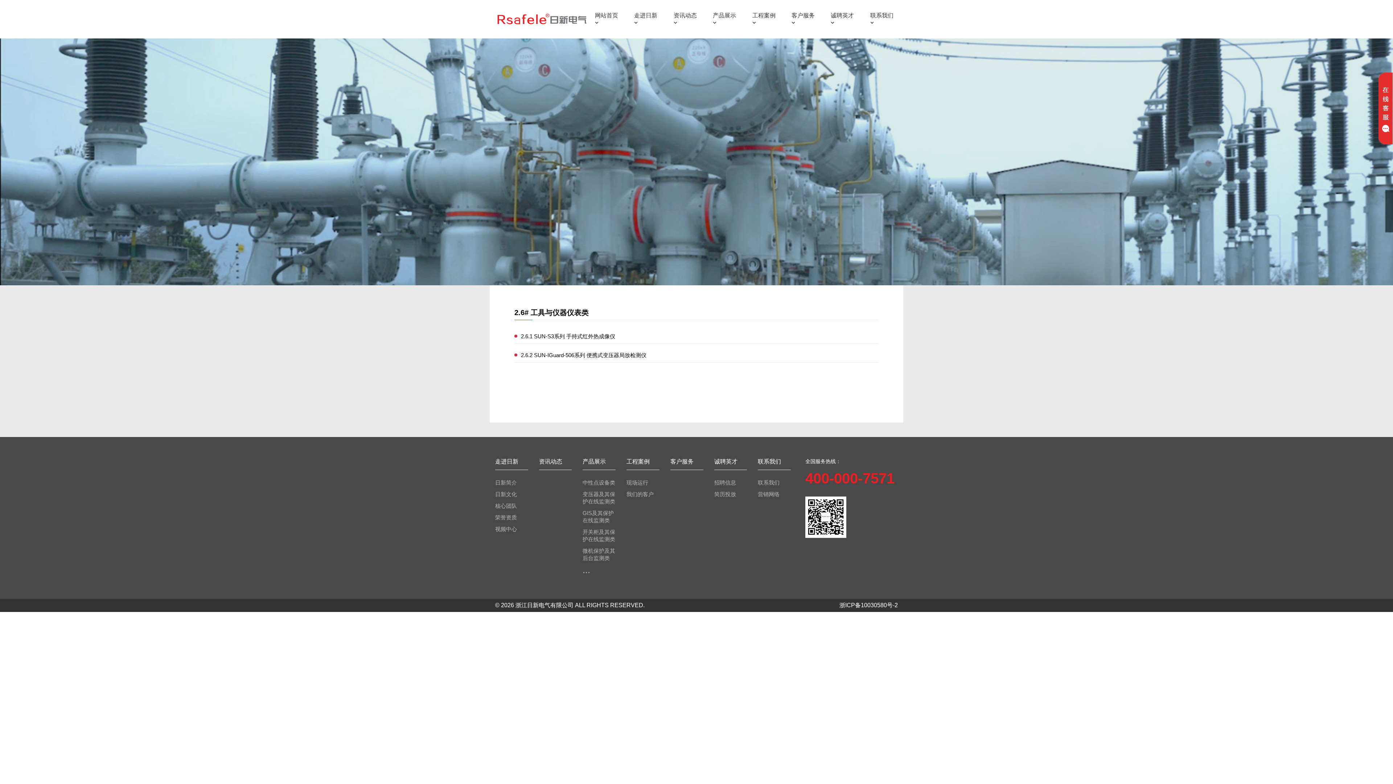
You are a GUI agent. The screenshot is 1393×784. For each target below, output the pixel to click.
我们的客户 (640, 494)
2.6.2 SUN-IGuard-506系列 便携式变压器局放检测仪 (583, 355)
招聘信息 (725, 482)
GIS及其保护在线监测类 (598, 516)
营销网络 (769, 494)
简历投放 (725, 494)
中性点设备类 (599, 482)
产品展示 (724, 15)
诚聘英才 (842, 15)
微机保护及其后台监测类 (599, 554)
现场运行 (637, 482)
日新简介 (506, 482)
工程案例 (764, 15)
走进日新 (645, 15)
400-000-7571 (850, 478)
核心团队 (506, 506)
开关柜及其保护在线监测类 (599, 535)
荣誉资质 (506, 517)
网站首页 (606, 15)
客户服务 (803, 15)
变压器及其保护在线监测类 (599, 498)
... (586, 569)
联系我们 (881, 15)
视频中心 (506, 529)
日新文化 (506, 494)
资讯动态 (685, 15)
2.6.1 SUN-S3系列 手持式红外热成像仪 (568, 336)
